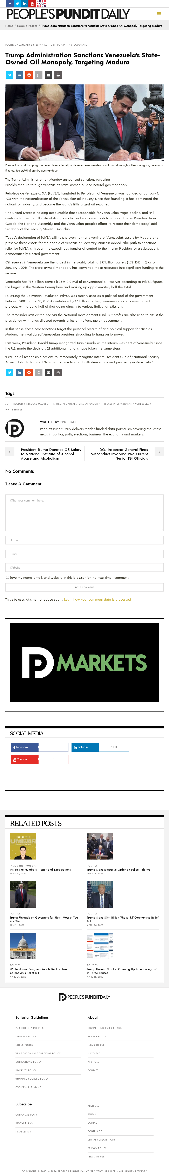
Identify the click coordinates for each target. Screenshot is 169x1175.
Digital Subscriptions (102, 1139)
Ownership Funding (28, 1087)
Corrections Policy (28, 1061)
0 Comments (79, 44)
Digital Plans (24, 1123)
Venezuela (142, 403)
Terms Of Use (96, 1044)
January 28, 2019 (30, 44)
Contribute (95, 1131)
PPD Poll (93, 1061)
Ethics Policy (24, 1044)
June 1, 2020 (17, 925)
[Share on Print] (58, 75)
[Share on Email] (48, 75)
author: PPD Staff (56, 44)
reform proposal (63, 403)
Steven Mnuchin (90, 403)
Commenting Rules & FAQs (105, 1028)
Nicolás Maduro (37, 403)
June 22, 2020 (18, 873)
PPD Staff (68, 422)
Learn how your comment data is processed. (97, 599)
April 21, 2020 (18, 976)
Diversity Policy (25, 1070)
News (21, 25)
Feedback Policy (25, 1036)
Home (9, 25)
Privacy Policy (97, 1036)
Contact (93, 1070)
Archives (93, 1105)
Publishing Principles (29, 1028)
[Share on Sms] (38, 75)
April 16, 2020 (95, 976)
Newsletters (23, 1131)
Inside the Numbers (23, 865)
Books (92, 1114)
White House (14, 409)
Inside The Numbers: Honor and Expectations (40, 869)
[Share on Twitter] (9, 75)
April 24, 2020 (95, 925)
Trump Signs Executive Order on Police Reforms (118, 869)
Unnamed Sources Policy (32, 1078)
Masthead (94, 1053)
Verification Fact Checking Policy (37, 1053)
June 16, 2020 (95, 873)
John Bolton (14, 403)
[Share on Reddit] (29, 75)
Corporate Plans (26, 1114)
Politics (32, 25)
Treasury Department (118, 403)
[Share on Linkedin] (19, 75)
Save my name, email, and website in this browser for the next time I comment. (69, 577)
